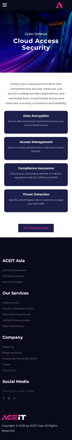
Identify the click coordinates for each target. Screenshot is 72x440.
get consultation (36, 228)
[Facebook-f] (4, 398)
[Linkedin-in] (9, 398)
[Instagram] (14, 398)
